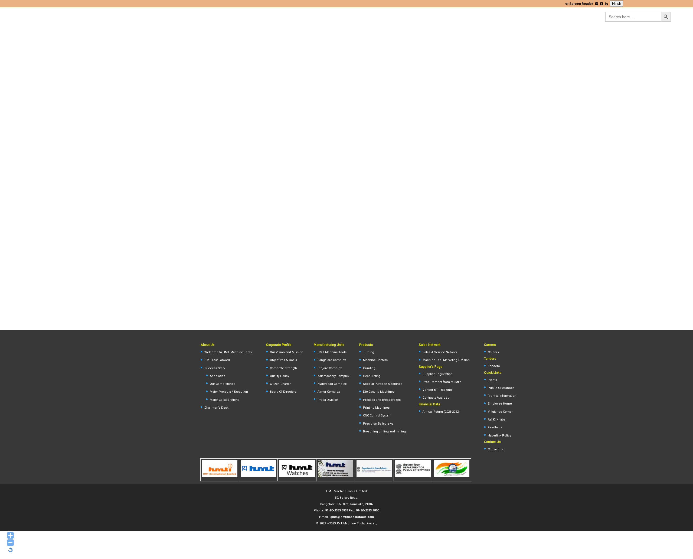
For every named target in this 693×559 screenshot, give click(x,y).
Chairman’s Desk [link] (216, 407)
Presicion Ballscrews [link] (378, 423)
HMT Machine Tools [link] (332, 352)
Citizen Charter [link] (280, 384)
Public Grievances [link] (501, 388)
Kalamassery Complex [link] (333, 376)
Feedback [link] (495, 427)
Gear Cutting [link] (372, 376)
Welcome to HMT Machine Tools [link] (228, 352)
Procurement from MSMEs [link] (442, 382)
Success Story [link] (214, 368)
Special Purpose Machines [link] (382, 384)
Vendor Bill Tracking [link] (437, 390)
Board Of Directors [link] (283, 391)
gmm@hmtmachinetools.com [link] (352, 517)
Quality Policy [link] (279, 376)
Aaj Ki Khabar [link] (497, 419)
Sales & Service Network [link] (440, 352)
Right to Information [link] (502, 396)
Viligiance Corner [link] (500, 412)
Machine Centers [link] (375, 360)
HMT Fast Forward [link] (217, 360)
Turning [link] (368, 352)
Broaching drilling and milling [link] (384, 431)
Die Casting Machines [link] (378, 391)
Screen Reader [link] (580, 3)
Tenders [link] (494, 366)
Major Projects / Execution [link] (229, 391)
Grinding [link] (369, 368)
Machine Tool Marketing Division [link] (446, 360)
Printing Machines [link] (376, 407)
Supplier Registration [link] (438, 374)
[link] (596, 3)
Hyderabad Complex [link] (332, 384)
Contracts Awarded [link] (436, 397)
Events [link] (492, 380)
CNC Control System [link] (377, 415)
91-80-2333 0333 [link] (336, 510)
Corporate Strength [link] (283, 368)
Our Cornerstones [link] (222, 384)
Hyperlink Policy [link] (499, 435)
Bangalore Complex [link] (332, 360)
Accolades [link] (217, 376)
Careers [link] (493, 352)
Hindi (616, 3)
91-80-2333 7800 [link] (367, 510)
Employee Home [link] (500, 403)
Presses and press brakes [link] (382, 400)
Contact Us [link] (495, 449)
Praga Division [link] (328, 400)
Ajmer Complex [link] (329, 391)
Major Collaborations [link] (224, 400)
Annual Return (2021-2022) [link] (441, 412)
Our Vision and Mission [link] (286, 352)
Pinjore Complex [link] (330, 368)
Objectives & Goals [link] (283, 360)
